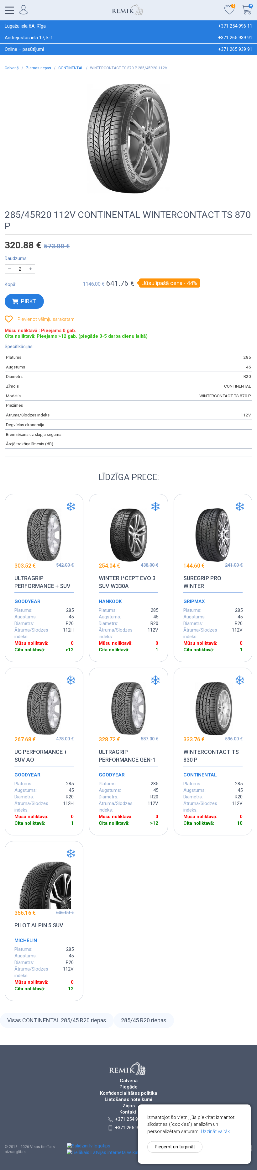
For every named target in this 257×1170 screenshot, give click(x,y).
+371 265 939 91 (235, 37)
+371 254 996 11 (235, 26)
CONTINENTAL (71, 68)
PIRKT (28, 301)
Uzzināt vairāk (215, 1131)
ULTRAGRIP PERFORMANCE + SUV (42, 582)
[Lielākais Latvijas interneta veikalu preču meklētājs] (121, 1152)
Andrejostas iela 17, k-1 (29, 37)
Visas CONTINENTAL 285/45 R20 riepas (56, 1020)
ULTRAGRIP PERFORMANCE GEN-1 (127, 756)
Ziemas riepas (39, 68)
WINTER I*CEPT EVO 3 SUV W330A (127, 582)
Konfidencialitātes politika (128, 1093)
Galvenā (12, 68)
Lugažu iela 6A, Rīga (25, 26)
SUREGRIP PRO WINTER (202, 582)
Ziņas (129, 1106)
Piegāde (128, 1087)
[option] (128, 138)
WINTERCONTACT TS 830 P (211, 756)
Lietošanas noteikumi (128, 1099)
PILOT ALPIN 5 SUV (38, 925)
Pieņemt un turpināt (175, 1147)
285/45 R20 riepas (143, 1020)
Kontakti (128, 1112)
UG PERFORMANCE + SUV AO (40, 756)
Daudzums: (16, 258)
